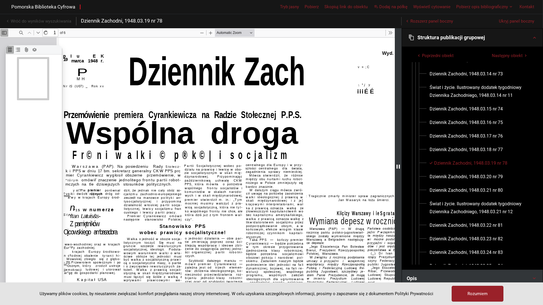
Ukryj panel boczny (516, 21)
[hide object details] (398, 166)
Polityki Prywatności (414, 293)
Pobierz (312, 6)
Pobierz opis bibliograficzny (482, 6)
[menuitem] (466, 74)
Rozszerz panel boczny (431, 21)
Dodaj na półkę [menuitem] (393, 6)
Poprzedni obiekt (438, 55)
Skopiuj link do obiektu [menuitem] (346, 6)
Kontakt (527, 6)
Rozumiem (477, 293)
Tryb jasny (289, 6)
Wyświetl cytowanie (432, 6)
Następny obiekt (507, 55)
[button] (472, 38)
